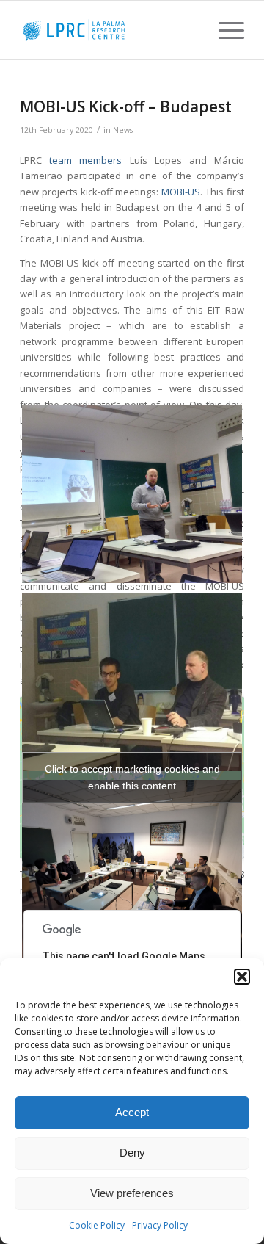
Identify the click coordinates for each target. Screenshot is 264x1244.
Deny (132, 1152)
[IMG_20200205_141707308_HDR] (132, 496)
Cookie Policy (97, 1225)
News (123, 130)
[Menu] (224, 30)
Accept (132, 1112)
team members (85, 160)
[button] (242, 976)
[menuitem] (224, 30)
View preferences (132, 1193)
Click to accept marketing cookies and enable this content (132, 777)
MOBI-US (180, 191)
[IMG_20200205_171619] (132, 871)
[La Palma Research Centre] (109, 30)
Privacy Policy (160, 1225)
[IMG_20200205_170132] (132, 684)
